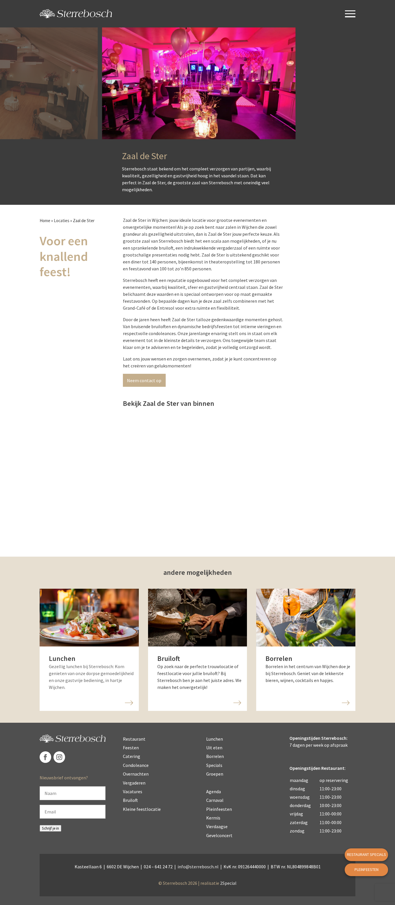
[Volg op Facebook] (45, 757)
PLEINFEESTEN (367, 869)
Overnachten (136, 774)
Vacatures (132, 791)
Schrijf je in (50, 828)
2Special (228, 883)
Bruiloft (130, 800)
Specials (214, 765)
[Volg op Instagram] (59, 757)
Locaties (61, 220)
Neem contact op (144, 380)
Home (45, 220)
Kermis (213, 818)
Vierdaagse (217, 826)
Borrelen (215, 756)
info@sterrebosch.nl (198, 866)
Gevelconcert (219, 835)
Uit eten (214, 747)
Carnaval (215, 800)
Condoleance (136, 765)
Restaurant (134, 739)
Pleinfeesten (219, 809)
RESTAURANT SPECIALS (366, 854)
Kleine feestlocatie (142, 809)
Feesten (131, 747)
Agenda (213, 791)
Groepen (214, 774)
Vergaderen (134, 783)
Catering (131, 756)
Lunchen (214, 739)
